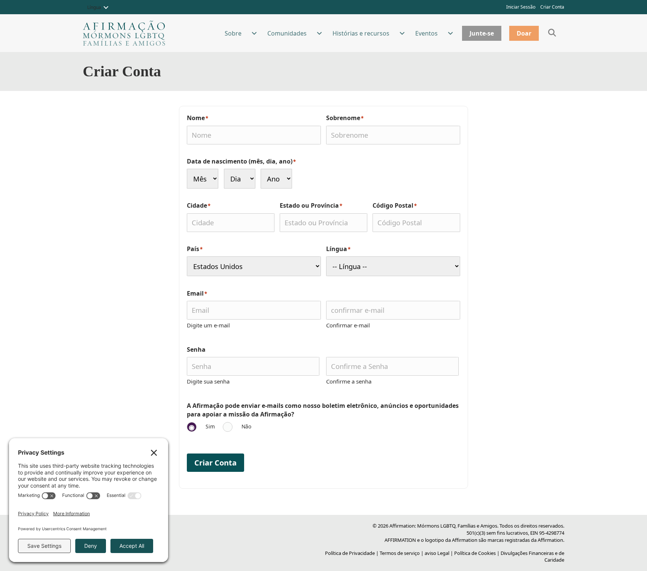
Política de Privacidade (350, 553)
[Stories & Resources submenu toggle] (402, 33)
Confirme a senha (348, 381)
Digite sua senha (208, 381)
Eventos (426, 33)
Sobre (233, 33)
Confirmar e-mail (348, 325)
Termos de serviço (400, 553)
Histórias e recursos (360, 33)
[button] (106, 7)
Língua (94, 7)
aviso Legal (437, 553)
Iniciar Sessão (520, 7)
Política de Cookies (475, 553)
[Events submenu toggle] (450, 33)
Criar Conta (552, 7)
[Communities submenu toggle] (319, 33)
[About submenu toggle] (254, 33)
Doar (524, 33)
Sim (210, 426)
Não (246, 426)
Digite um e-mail (208, 325)
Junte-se (482, 33)
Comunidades (287, 33)
